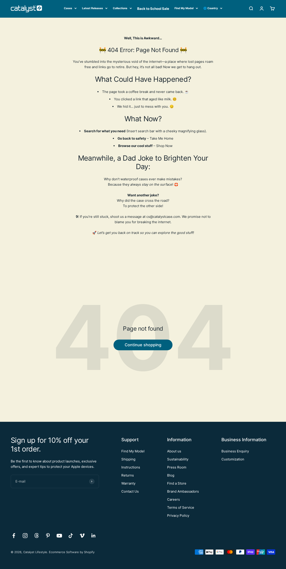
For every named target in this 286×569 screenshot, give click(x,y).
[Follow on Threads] (37, 536)
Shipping (128, 459)
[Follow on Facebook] (14, 536)
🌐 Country (210, 8)
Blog (170, 475)
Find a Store (176, 483)
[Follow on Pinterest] (48, 536)
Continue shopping (143, 344)
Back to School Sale (153, 8)
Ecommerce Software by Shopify (72, 552)
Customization (232, 459)
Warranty (128, 483)
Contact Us (130, 491)
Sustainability (177, 459)
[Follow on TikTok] (71, 536)
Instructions (130, 467)
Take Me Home (161, 138)
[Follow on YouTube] (59, 536)
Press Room (176, 467)
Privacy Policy (178, 515)
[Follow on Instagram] (25, 536)
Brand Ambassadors (183, 491)
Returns (127, 475)
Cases (68, 8)
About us (174, 451)
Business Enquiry (235, 451)
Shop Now (164, 146)
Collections (120, 8)
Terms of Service (180, 507)
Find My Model (184, 8)
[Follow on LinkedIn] (93, 536)
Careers (173, 499)
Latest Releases (92, 8)
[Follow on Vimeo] (82, 536)
